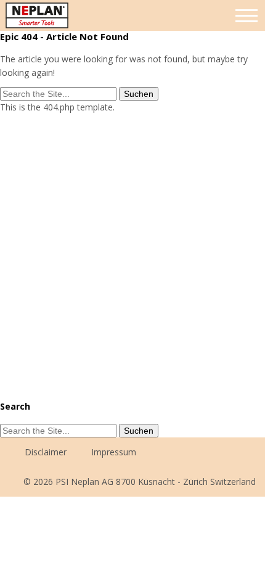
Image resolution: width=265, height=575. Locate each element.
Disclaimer (46, 452)
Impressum (113, 452)
